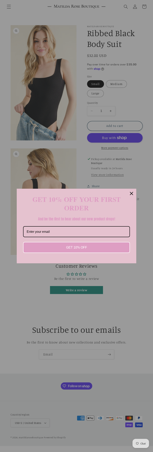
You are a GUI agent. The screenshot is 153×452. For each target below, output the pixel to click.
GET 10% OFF (76, 247)
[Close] (131, 193)
